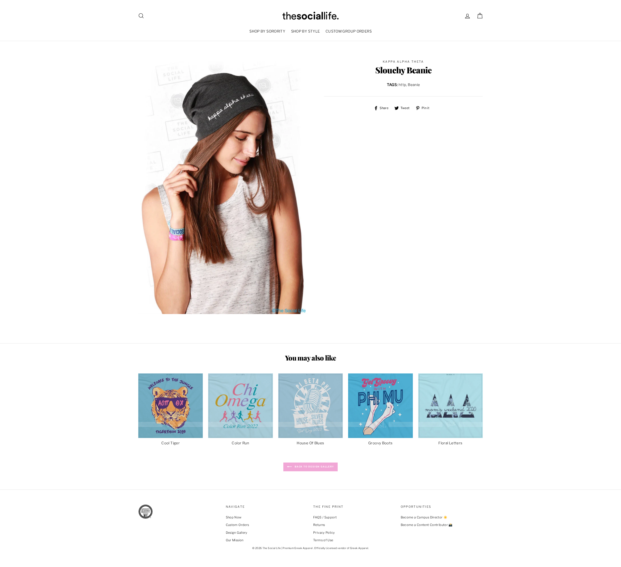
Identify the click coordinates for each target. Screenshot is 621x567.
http (402, 85)
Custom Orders (237, 525)
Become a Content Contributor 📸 (427, 525)
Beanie (414, 85)
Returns (319, 525)
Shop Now (234, 517)
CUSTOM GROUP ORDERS (349, 31)
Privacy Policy (324, 532)
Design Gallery (236, 532)
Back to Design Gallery (314, 466)
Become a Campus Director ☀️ (424, 517)
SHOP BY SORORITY (267, 31)
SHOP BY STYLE (305, 31)
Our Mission (235, 540)
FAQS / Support (325, 517)
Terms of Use (323, 540)
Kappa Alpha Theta (403, 61)
